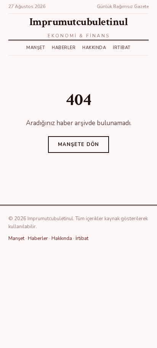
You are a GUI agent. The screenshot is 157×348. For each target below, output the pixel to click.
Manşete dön (78, 144)
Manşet (35, 48)
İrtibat (122, 48)
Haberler (63, 48)
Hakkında (94, 48)
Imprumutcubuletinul (78, 22)
